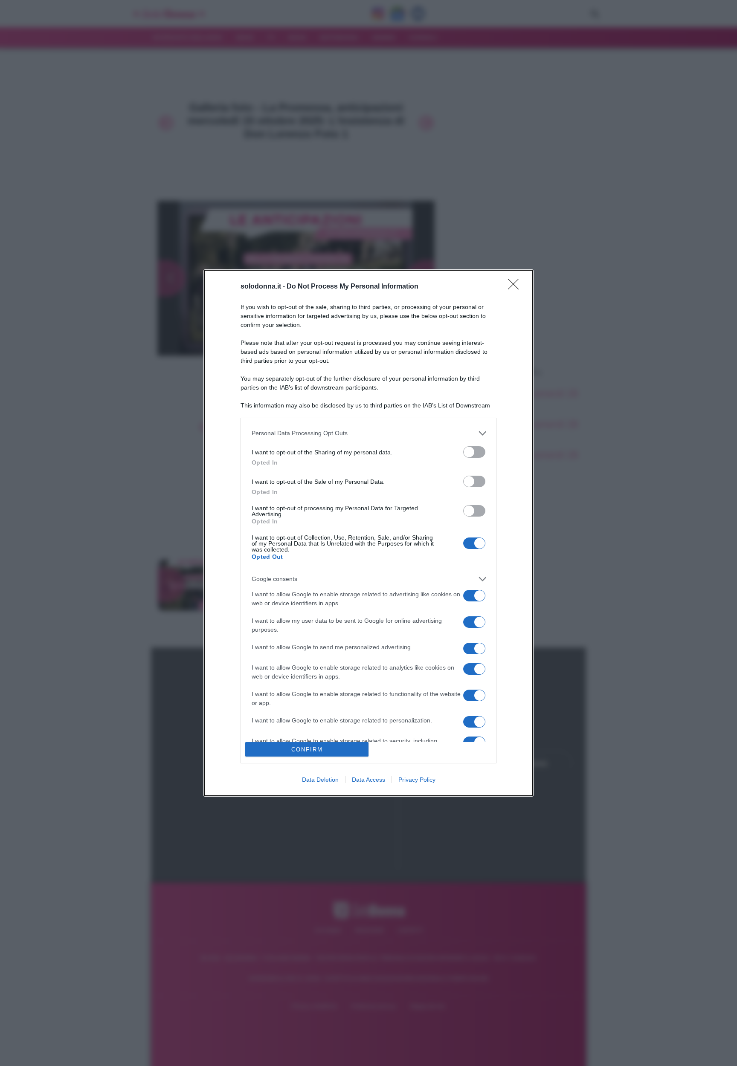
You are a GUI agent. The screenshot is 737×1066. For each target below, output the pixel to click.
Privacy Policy (416, 779)
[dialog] (368, 533)
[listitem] (368, 433)
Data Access (368, 779)
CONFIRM (307, 749)
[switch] (474, 452)
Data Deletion (320, 779)
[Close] (516, 287)
